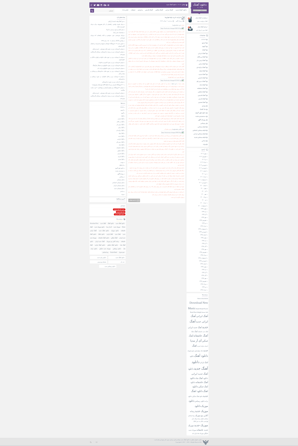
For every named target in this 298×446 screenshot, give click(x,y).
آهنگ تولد (202, 71)
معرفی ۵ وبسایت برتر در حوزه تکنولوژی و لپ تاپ (110, 68)
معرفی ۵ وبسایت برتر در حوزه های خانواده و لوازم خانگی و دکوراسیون (108, 58)
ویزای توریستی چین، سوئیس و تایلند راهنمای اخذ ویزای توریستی (108, 36)
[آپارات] (108, 5)
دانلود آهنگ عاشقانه (103, 237)
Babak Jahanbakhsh (202, 298)
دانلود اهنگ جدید (104, 230)
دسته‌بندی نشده (201, 116)
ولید (96, 442)
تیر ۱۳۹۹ (204, 223)
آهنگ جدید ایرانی (195, 327)
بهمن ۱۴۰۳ (203, 153)
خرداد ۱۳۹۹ (203, 226)
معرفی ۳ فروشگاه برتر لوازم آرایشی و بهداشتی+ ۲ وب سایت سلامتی (108, 89)
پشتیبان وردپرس (102, 262)
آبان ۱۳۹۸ (203, 246)
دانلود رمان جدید (101, 257)
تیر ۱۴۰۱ (204, 174)
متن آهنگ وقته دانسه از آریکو (116, 21)
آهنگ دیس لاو (201, 81)
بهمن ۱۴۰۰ (203, 188)
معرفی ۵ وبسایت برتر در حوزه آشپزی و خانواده (111, 62)
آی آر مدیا (196, 340)
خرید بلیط (174, 83)
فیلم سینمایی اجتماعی (199, 130)
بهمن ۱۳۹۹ (203, 208)
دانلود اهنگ (101, 234)
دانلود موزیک (115, 230)
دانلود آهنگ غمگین (112, 245)
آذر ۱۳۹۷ (204, 272)
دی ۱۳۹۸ (204, 240)
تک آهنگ (203, 109)
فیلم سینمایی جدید (200, 137)
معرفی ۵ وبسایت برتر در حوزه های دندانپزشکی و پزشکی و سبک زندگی (108, 72)
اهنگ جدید (118, 234)
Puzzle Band (113, 252)
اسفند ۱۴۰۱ (203, 171)
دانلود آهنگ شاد (201, 378)
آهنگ (204, 50)
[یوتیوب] (98, 5)
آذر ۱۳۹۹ (204, 214)
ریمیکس (203, 123)
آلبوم (204, 46)
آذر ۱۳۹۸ (204, 243)
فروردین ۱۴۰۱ (202, 182)
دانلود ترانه (94, 248)
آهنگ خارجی (202, 78)
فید (91, 442)
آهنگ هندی (202, 102)
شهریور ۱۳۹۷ (202, 281)
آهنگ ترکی (202, 64)
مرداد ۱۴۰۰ (203, 197)
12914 (203, 39)
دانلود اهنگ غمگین (197, 396)
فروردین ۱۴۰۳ (202, 165)
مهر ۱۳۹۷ (203, 278)
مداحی (204, 141)
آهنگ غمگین (159, 10)
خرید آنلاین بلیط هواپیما (178, 129)
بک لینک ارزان (120, 212)
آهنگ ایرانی (169, 10)
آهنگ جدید (202, 74)
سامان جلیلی (204, 419)
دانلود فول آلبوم (201, 113)
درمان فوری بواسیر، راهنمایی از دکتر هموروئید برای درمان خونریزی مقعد (108, 25)
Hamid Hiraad (199, 309)
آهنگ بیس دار (201, 60)
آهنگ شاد (203, 85)
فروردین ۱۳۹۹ (202, 232)
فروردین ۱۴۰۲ (202, 168)
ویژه (204, 144)
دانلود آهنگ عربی (119, 214)
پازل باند (194, 433)
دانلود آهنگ (201, 355)
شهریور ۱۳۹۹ (202, 220)
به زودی (140, 10)
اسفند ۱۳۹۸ (203, 234)
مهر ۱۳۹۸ (203, 249)
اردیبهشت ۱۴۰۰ (202, 205)
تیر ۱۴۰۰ (204, 200)
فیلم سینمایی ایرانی (200, 134)
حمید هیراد (191, 351)
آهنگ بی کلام (202, 57)
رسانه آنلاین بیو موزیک (113, 241)
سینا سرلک (197, 418)
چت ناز (122, 262)
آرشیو (204, 43)
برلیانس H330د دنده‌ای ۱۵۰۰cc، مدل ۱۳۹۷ (112, 40)
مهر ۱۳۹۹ (203, 217)
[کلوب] (105, 5)
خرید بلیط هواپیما (176, 25)
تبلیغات (133, 10)
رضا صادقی (191, 416)
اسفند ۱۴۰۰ (203, 185)
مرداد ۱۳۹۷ (203, 284)
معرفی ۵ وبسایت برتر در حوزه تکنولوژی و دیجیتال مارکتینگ (108, 65)
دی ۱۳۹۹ (204, 211)
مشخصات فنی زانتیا (118, 32)
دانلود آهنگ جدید (181, 10)
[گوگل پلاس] (92, 5)
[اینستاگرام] (101, 5)
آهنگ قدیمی (149, 10)
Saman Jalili (205, 312)
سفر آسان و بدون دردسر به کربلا (115, 29)
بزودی (204, 106)
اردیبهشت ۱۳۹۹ (202, 229)
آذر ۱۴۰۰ (204, 191)
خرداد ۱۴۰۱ (203, 176)
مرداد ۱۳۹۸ (203, 255)
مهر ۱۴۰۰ (203, 194)
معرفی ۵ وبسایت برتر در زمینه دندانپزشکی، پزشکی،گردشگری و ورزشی (108, 53)
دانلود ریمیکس (200, 401)
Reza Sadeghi (197, 312)
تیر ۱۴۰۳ (204, 159)
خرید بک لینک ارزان (119, 209)
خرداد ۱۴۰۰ (203, 203)
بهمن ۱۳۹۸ (203, 237)
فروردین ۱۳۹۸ (202, 261)
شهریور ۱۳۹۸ (202, 252)
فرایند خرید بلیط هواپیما (173, 17)
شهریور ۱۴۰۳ (202, 156)
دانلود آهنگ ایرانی (100, 245)
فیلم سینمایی (202, 127)
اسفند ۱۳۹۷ (203, 263)
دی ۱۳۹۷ (204, 269)
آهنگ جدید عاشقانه (203, 331)
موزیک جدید (201, 425)
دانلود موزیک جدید (99, 227)
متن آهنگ (195, 421)
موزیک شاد (200, 433)
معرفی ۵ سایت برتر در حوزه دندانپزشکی (113, 82)
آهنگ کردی (202, 99)
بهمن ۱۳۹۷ (203, 266)
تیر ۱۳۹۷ (204, 287)
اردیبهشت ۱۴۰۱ (202, 179)
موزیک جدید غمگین (104, 248)
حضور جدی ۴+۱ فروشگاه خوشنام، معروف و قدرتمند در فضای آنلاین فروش (108, 45)
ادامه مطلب (132, 200)
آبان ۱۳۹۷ (203, 275)
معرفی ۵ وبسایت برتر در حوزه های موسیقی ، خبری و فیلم (108, 49)
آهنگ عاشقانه (201, 88)
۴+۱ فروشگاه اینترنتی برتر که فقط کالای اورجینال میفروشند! (108, 84)
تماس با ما (125, 10)
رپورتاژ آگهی (179, 21)
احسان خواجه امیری (202, 346)
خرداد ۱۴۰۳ (203, 162)
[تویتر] (95, 5)
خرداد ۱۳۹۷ (203, 290)
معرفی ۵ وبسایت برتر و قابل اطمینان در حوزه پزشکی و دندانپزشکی (108, 78)
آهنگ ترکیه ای (201, 67)
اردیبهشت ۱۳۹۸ (202, 258)
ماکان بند (201, 421)
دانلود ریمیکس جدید (110, 266)
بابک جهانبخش (199, 351)
